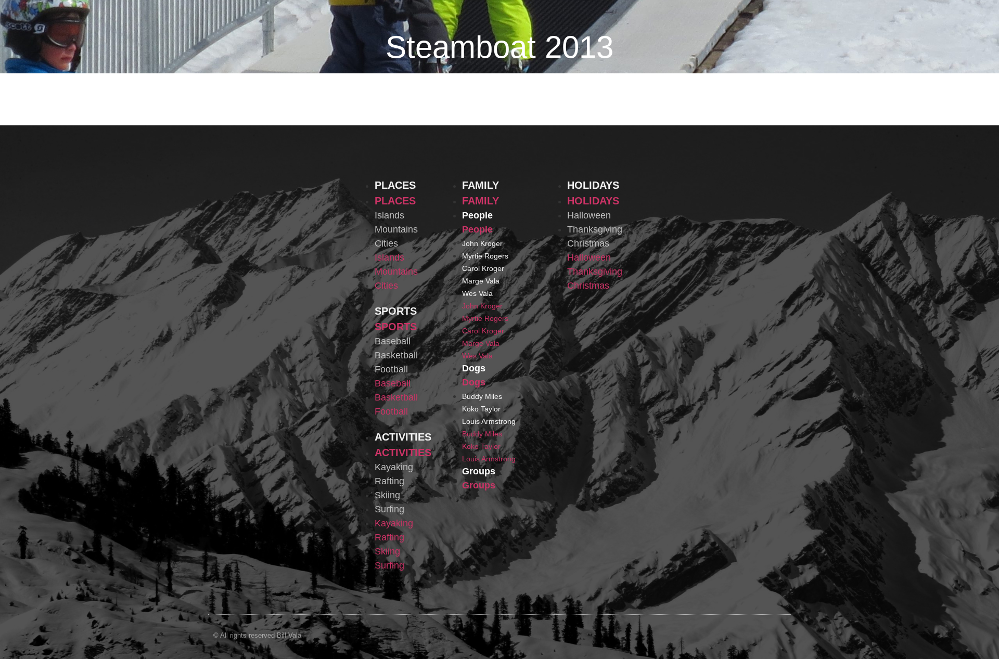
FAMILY (480, 185)
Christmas (588, 243)
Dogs (473, 368)
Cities (386, 243)
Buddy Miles (482, 396)
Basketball (396, 355)
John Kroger (482, 243)
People (477, 215)
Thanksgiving (594, 229)
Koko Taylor (481, 409)
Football (391, 369)
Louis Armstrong (489, 421)
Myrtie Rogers (485, 256)
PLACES (395, 185)
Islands (389, 215)
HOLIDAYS (593, 185)
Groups (478, 471)
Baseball (393, 341)
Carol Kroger (483, 268)
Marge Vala (480, 281)
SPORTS (396, 311)
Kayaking (394, 467)
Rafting (389, 481)
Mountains (396, 229)
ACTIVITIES (403, 437)
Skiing (387, 495)
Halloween (589, 215)
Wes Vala (477, 293)
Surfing (389, 509)
